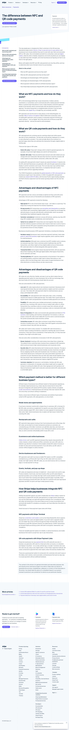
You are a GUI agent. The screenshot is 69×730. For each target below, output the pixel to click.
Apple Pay (32, 110)
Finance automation (40, 660)
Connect (21, 661)
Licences (54, 663)
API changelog (39, 711)
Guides (54, 648)
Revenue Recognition (24, 688)
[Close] (66, 723)
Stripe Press (55, 680)
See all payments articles (8, 594)
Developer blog (39, 717)
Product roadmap (56, 674)
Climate (20, 660)
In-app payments (40, 663)
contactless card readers (32, 518)
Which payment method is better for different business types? (9, 70)
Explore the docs (56, 623)
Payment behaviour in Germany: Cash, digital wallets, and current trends (38, 595)
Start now (5, 626)
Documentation (39, 706)
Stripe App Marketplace (41, 697)
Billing (20, 654)
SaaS (37, 671)
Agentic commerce (40, 652)
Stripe (52, 495)
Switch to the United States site (42, 726)
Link (20, 676)
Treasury (21, 695)
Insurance (38, 680)
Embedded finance (40, 658)
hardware (54, 162)
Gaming (37, 676)
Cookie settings (56, 667)
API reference (39, 708)
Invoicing (21, 673)
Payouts (21, 684)
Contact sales (61, 2)
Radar (20, 686)
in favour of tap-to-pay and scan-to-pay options (46, 50)
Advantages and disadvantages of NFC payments (7, 60)
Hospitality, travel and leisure (42, 678)
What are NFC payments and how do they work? (9, 51)
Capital (20, 656)
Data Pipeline (22, 665)
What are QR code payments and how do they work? (9, 55)
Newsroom (54, 678)
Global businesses (40, 661)
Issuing (20, 675)
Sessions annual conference (58, 656)
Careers (54, 676)
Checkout (21, 658)
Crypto (20, 663)
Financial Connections (24, 669)
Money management (40, 667)
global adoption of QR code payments (53, 173)
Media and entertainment (41, 682)
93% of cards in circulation (31, 115)
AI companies (39, 673)
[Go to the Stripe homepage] (3, 646)
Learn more (55, 27)
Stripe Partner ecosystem (42, 698)
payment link (39, 542)
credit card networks (25, 389)
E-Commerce (39, 656)
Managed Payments (23, 678)
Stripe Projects (39, 715)
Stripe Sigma (22, 690)
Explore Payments (40, 628)
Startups (38, 650)
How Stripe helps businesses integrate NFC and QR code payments (9, 75)
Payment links (22, 680)
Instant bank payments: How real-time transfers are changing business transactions (41, 593)
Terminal (21, 693)
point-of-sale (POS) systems (28, 236)
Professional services (41, 686)
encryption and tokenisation (50, 208)
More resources (6, 7)
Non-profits (38, 684)
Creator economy (40, 675)
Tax (20, 691)
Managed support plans (57, 689)
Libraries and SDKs (40, 713)
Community (55, 654)
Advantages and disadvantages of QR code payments (8, 65)
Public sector (39, 688)
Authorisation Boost (23, 652)
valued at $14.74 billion (32, 177)
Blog (53, 652)
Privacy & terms (56, 658)
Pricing (40, 2)
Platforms (38, 669)
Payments (16, 7)
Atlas (20, 650)
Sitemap (54, 665)
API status (38, 709)
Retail (37, 690)
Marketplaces (39, 665)
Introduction (5, 48)
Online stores (23, 440)
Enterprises (38, 648)
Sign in (53, 2)
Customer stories (56, 650)
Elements (21, 667)
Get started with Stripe (9, 23)
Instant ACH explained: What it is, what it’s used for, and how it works (37, 591)
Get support (55, 687)
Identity (21, 671)
